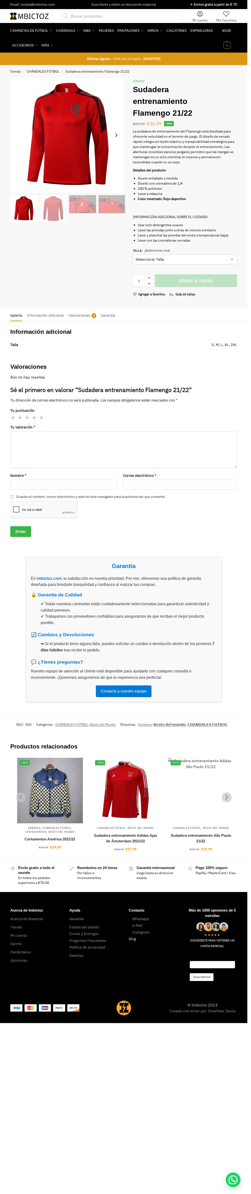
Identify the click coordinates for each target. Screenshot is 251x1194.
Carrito (16, 943)
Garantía (108, 315)
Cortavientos (35, 832)
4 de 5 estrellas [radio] (35, 418)
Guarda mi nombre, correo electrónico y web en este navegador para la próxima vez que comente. (91, 496)
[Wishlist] (75, 765)
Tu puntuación (22, 410)
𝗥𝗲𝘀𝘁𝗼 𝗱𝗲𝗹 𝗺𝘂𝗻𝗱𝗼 (169, 724)
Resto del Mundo (103, 724)
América (34, 828)
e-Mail (137, 925)
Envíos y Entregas (84, 933)
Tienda (15, 71)
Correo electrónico (139, 475)
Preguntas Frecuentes (87, 940)
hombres (145, 724)
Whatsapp (140, 918)
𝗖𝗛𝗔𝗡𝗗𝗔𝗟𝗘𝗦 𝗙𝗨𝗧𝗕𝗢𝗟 (207, 724)
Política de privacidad (87, 947)
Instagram (141, 932)
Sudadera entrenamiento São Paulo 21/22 (201, 838)
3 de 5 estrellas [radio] (27, 418)
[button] (229, 38)
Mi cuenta (199, 20)
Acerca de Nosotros (26, 918)
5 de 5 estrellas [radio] (42, 418)
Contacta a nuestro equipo (124, 691)
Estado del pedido (84, 927)
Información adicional (45, 315)
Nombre (18, 475)
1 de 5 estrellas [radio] (13, 418)
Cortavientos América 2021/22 (50, 839)
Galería (16, 315)
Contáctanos (20, 952)
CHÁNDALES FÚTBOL (43, 71)
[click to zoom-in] (68, 135)
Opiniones (18, 960)
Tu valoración (22, 427)
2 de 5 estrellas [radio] (20, 418)
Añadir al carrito (196, 280)
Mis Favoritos (226, 20)
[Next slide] (116, 135)
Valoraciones (82, 315)
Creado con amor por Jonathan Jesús (202, 1010)
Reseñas (76, 955)
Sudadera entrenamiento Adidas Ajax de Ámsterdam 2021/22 (125, 838)
